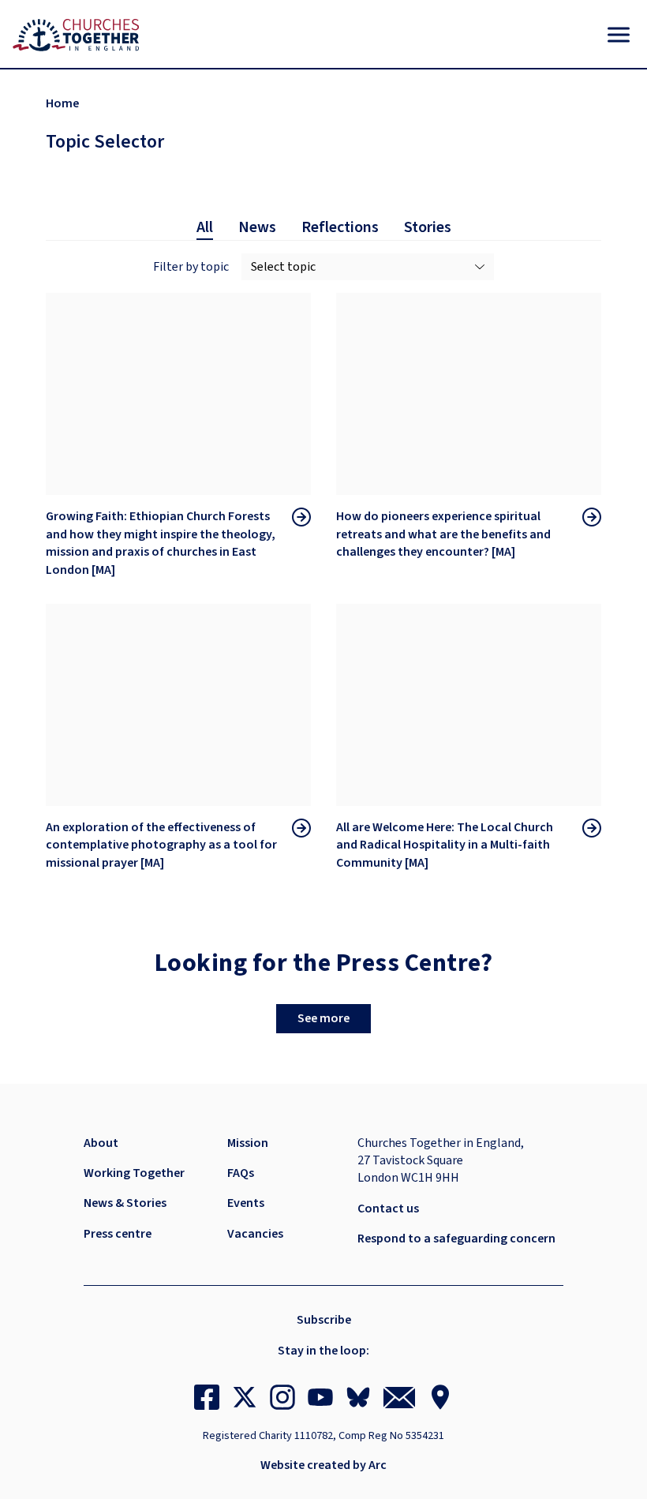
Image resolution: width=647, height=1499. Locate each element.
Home (62, 103)
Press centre (117, 1233)
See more (323, 1018)
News (257, 227)
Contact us (388, 1208)
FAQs (240, 1173)
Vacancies (255, 1233)
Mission (247, 1143)
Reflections (340, 227)
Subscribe (324, 1319)
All (204, 227)
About (101, 1143)
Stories (427, 227)
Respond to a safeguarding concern (456, 1238)
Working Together (134, 1173)
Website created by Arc (323, 1465)
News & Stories (125, 1203)
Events (245, 1203)
